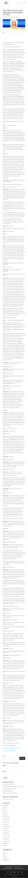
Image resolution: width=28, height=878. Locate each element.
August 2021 (5, 843)
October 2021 (6, 839)
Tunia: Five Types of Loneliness (10, 793)
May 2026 (5, 811)
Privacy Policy (9, 866)
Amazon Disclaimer (7, 868)
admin (5, 17)
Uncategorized (6, 860)
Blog (4, 851)
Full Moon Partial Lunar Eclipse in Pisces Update (13, 786)
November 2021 (6, 837)
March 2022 (5, 828)
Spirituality (5, 858)
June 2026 (5, 809)
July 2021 (5, 845)
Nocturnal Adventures (7, 791)
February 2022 (6, 830)
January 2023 (5, 824)
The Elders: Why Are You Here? (9, 788)
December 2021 (6, 835)
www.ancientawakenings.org (9, 750)
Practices (16, 17)
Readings (5, 856)
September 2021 (6, 841)
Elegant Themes (14, 874)
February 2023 (6, 822)
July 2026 (5, 807)
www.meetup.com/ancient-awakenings (11, 748)
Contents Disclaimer (19, 868)
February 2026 (6, 816)
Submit (5, 777)
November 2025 (6, 818)
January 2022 (5, 833)
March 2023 (5, 820)
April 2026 (5, 814)
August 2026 (5, 805)
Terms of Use (17, 866)
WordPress (14, 876)
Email (5, 771)
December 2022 (6, 826)
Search (4, 756)
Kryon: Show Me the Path (8, 784)
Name (5, 765)
